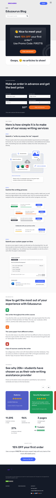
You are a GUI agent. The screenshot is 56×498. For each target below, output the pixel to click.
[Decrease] (30, 102)
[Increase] (49, 102)
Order (43, 3)
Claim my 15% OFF (28, 459)
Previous (43, 387)
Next (48, 387)
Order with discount (28, 51)
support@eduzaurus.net (37, 490)
